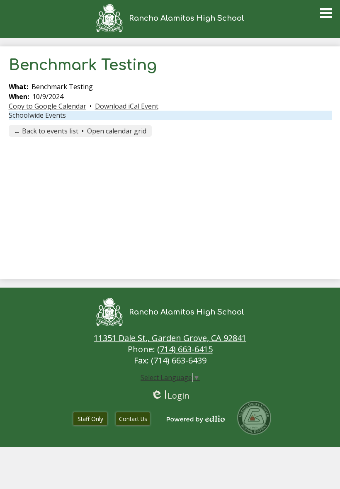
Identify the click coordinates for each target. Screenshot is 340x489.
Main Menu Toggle (326, 13)
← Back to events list (46, 131)
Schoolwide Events (37, 115)
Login (170, 395)
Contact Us (133, 419)
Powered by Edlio (196, 419)
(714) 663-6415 (185, 349)
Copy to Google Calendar (47, 106)
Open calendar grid (116, 131)
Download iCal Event (126, 106)
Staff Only (90, 419)
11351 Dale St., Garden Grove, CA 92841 (170, 338)
